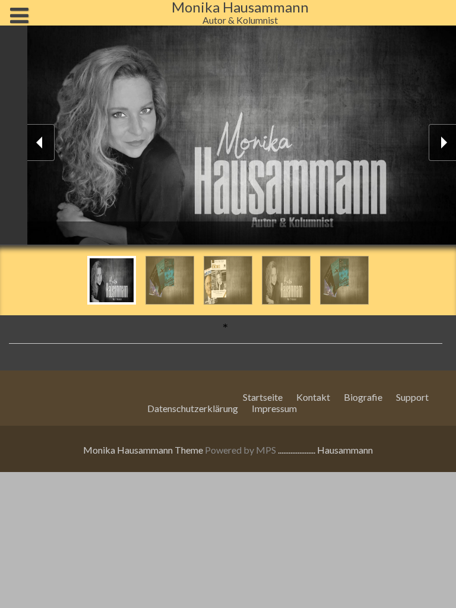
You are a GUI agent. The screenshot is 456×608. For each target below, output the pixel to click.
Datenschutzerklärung (192, 408)
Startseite (263, 397)
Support (412, 397)
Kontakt (313, 397)
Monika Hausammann (128, 449)
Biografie (363, 397)
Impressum (274, 408)
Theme (190, 449)
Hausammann (345, 449)
